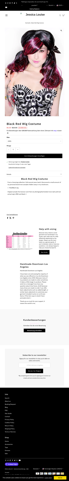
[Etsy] (6, 3)
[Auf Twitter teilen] (10, 218)
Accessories (9, 444)
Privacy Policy (9, 419)
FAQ (6, 410)
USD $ (60, 5)
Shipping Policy (10, 429)
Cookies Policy (9, 422)
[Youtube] (6, 7)
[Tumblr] (17, 3)
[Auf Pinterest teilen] (13, 218)
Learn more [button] (48, 477)
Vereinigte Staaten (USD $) (53, 469)
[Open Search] (60, 15)
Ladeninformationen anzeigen (17, 167)
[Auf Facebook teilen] (7, 218)
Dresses (7, 450)
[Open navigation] (6, 15)
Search (7, 398)
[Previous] (22, 5)
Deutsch (51, 5)
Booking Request (10, 404)
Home (7, 441)
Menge (9, 146)
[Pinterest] (12, 3)
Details (9, 174)
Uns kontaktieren (12, 214)
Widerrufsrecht (9, 469)
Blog (6, 407)
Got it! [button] (60, 477)
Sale (6, 453)
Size (8, 137)
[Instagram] (10, 3)
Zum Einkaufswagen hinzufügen (34, 156)
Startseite (27, 23)
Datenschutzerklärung (19, 469)
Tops (6, 447)
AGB (27, 469)
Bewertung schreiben (34, 330)
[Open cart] (63, 15)
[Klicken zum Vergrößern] (61, 31)
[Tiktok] (14, 3)
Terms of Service (10, 432)
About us (8, 401)
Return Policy (9, 426)
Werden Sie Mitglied (34, 371)
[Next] (47, 5)
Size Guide (44, 252)
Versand (7, 472)
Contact (7, 416)
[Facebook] (8, 3)
